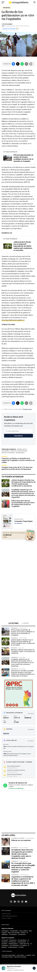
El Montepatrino (13, 943)
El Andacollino (22, 942)
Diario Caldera (23, 931)
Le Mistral (28, 955)
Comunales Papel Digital (8, 955)
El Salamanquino (12, 947)
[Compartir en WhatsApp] (22, 64)
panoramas (21, 452)
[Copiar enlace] (30, 64)
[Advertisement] (18, 559)
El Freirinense (22, 934)
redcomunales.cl (6, 913)
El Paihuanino (12, 942)
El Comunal (5, 940)
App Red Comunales (20, 957)
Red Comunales (7, 24)
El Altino (23, 932)
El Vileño (21, 947)
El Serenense (12, 940)
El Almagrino (5, 931)
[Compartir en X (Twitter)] (17, 64)
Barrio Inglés (22, 449)
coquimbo (5, 451)
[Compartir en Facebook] (13, 64)
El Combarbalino (14, 945)
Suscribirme (18, 436)
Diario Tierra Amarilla (14, 932)
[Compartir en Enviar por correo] (26, 64)
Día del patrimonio (8, 452)
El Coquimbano (22, 940)
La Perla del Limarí (24, 943)
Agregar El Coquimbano (9, 28)
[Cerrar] (34, 968)
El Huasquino (13, 934)
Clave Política (20, 955)
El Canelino (23, 945)
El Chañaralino (14, 931)
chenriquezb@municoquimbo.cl (13, 320)
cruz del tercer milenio (19, 451)
